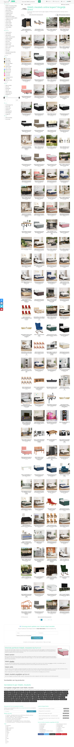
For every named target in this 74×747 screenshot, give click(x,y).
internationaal (17, 719)
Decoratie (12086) (8, 25)
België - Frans (8, 729)
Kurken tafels (12, 691)
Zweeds (7, 732)
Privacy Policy (42, 732)
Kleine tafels (32, 691)
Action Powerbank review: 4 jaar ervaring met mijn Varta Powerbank (54, 719)
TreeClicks (8, 715)
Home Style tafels (31, 693)
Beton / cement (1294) (9, 46)
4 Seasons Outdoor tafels (40, 693)
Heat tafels (14, 699)
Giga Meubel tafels (21, 699)
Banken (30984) (8, 14)
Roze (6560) (7, 74)
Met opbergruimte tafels (9, 697)
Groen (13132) (8, 71)
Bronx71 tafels (62, 697)
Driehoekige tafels (56, 695)
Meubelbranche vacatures (62, 724)
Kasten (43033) (8, 10)
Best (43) (7, 86)
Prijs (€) (6, 96)
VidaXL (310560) (8, 85)
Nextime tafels (18, 695)
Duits (7, 736)
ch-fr (7, 734)
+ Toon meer (6, 28)
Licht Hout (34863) (8, 63)
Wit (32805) (7, 65)
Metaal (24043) (8, 39)
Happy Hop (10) (8, 91)
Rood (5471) (7, 75)
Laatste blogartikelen (43, 706)
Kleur (6, 57)
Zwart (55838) (8, 61)
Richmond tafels (59, 691)
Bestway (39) (7, 88)
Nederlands (8, 725)
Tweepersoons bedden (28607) (11, 18)
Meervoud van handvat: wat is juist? (54, 713)
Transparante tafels (55, 697)
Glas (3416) (7, 41)
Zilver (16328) (8, 68)
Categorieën (7, 4)
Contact (58, 732)
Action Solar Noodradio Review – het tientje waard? (54, 715)
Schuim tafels (25, 693)
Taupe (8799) (7, 72)
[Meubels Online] (22, 4)
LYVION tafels (16, 697)
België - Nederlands (10, 727)
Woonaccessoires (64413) (10, 7)
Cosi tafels (53, 691)
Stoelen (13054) (8, 24)
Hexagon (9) (7, 114)
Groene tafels (48, 691)
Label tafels (41, 697)
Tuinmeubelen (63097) (9, 8)
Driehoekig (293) (8, 111)
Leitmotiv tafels (36, 699)
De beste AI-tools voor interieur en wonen (54, 708)
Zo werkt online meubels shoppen (46, 730)
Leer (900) (7, 50)
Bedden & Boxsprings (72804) (11, 5)
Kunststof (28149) (8, 38)
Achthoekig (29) (8, 112)
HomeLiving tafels (48, 693)
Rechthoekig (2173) (9, 105)
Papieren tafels (13, 693)
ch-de (7, 733)
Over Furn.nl (42, 725)
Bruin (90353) (8, 58)
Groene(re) (13, 1)
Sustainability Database (10, 722)
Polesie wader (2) (8, 93)
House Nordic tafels (25, 701)
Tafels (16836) (8, 21)
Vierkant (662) (8, 108)
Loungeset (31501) (9, 13)
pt (6, 737)
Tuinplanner (59, 728)
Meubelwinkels (43, 729)
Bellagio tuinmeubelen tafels (9, 701)
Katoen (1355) (8, 44)
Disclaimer (42, 727)
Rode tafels (19, 693)
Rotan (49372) (8, 35)
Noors (7, 731)
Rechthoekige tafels (63, 699)
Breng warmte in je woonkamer (54, 711)
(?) (69, 14)
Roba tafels (30, 697)
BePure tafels (42, 699)
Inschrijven (31, 711)
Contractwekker (9, 721)
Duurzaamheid (60, 725)
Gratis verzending (8, 117)
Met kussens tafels (64, 695)
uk (6, 740)
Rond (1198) (7, 106)
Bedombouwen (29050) (9, 16)
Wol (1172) (7, 49)
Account (63, 1)
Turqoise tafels (49, 695)
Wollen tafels (29, 695)
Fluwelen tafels (7, 693)
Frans (7, 726)
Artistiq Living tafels (8, 699)
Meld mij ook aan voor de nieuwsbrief (24, 635)
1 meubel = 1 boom (61, 727)
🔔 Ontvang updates (37, 637)
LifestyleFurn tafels (65, 693)
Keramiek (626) (8, 53)
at (6, 742)
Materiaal (7, 30)
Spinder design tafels (28, 699)
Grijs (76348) (7, 60)
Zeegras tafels (26, 691)
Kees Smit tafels (35, 695)
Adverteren (59, 729)
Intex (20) (7, 89)
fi (6, 739)
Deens (7, 741)
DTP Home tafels (18, 701)
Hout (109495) (8, 33)
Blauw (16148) (8, 69)
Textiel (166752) (8, 32)
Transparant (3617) (9, 77)
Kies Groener (8, 718)
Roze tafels (6, 695)
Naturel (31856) (8, 66)
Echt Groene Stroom (10, 717)
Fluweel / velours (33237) (10, 36)
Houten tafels (56, 699)
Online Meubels (43, 724)
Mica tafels (24, 695)
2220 (49, 619)
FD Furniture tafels (47, 697)
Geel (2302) (7, 78)
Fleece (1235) (8, 47)
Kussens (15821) (8, 22)
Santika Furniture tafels (56, 693)
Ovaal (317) (7, 109)
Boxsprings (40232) (9, 11)
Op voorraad (7, 119)
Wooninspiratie (60, 730)
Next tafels (6, 691)
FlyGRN (7, 716)
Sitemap (41, 728)
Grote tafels (65, 691)
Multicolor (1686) (8, 80)
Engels (7, 738)
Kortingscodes (59, 726)
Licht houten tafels (42, 695)
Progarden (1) (8, 94)
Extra (6, 115)
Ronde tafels (36, 697)
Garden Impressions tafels (40, 691)
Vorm (6, 103)
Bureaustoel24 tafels (49, 699)
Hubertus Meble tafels (19, 691)
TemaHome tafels (33, 701)
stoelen (12, 661)
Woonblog (42, 726)
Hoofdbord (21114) (9, 19)
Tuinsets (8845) (8, 27)
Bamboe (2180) (8, 43)
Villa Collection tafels (23, 697)
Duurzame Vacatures (10, 719)
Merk (6, 83)
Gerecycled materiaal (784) (10, 52)
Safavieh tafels (12, 695)
